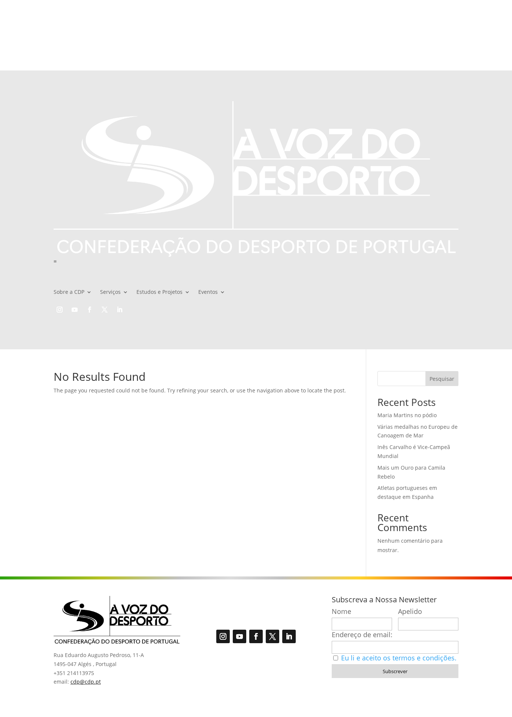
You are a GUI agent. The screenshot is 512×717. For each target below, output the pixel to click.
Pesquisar (442, 378)
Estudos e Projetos (159, 292)
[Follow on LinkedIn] (120, 310)
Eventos (208, 292)
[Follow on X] (105, 310)
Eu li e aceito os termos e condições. (399, 657)
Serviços (110, 292)
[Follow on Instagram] (60, 310)
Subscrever (395, 671)
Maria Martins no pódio (407, 415)
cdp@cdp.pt (85, 681)
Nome (341, 611)
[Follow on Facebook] (90, 310)
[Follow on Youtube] (75, 310)
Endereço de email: (362, 634)
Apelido (410, 611)
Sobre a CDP (69, 292)
